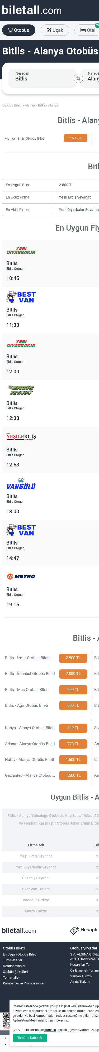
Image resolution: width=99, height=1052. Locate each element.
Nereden (22, 73)
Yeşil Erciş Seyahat (75, 197)
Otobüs (21, 30)
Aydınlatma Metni (25, 1020)
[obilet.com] (31, 14)
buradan (50, 1030)
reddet (60, 1016)
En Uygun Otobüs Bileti (19, 954)
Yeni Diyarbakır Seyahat (79, 209)
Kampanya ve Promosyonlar (23, 983)
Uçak (57, 30)
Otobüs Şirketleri (15, 972)
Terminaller (11, 977)
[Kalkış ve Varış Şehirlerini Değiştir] (78, 78)
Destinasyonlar (14, 966)
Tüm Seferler (12, 960)
